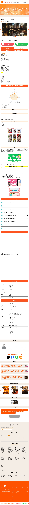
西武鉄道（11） (10, 439)
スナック (17, 492)
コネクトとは (27, 487)
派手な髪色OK (14, 411)
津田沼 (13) (23, 457)
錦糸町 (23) (23, 450)
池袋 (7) (16, 448)
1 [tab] (13, 36)
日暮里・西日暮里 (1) (3, 453)
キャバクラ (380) (3, 475)
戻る (14, 416)
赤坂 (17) (9, 448)
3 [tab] (15, 36)
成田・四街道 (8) (17, 458)
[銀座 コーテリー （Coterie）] (20, 357)
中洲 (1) (2, 466)
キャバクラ (17, 487)
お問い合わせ (27, 491)
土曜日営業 (6, 411)
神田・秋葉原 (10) (17, 450)
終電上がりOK (18, 411)
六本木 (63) (9, 447)
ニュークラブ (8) (10, 476)
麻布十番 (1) (2, 449)
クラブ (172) (9, 475)
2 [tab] (14, 36)
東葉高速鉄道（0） (3, 439)
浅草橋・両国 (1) (10, 451)
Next (28, 29)
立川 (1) (2, 452)
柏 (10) (16, 459)
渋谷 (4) (23, 448)
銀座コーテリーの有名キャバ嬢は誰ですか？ (9, 215)
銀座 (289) (2, 447)
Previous (0, 29)
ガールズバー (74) (24, 475)
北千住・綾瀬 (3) (17, 453)
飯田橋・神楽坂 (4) (10, 449)
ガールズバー (17, 491)
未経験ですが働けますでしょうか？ (8, 202)
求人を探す (22, 487)
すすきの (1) (2, 470)
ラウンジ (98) (16, 475)
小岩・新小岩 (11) (24, 452)
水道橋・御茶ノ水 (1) (10, 453)
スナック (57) (2, 476)
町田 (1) (16, 451)
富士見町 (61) (2, 457)
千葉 (12, 496)
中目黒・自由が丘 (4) (17, 449)
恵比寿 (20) (23, 447)
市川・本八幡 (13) (3, 458)
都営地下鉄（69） (17, 439)
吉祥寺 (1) (9, 452)
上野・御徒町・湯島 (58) (11, 450)
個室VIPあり (2, 411)
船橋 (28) (16, 457)
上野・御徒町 (13, 491)
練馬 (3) (16, 452)
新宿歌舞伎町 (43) (3, 448)
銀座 (12, 487)
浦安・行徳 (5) (10, 459)
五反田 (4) (2, 450)
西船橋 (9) (9, 457)
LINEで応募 (22, 44)
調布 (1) (23, 451)
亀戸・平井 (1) (23, 453)
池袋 (12, 492)
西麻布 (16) (16, 447)
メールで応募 (8, 44)
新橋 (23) (23, 449)
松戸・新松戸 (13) (10, 458)
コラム (21, 491)
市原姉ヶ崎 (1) (3, 459)
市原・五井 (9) (23, 458)
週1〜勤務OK (22, 411)
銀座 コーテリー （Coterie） (14, 404)
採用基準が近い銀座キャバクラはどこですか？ (10, 218)
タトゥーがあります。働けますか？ (8, 212)
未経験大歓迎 (9, 411)
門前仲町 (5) (2, 451)
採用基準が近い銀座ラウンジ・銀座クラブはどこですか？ (12, 221)
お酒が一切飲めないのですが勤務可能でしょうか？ (10, 209)
